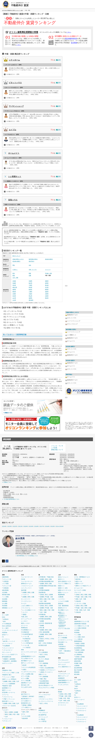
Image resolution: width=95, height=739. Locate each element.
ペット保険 (5, 597)
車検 (22, 649)
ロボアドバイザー (7, 663)
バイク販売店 (25, 641)
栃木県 (30, 283)
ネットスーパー (25, 599)
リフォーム (5, 694)
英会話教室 (42, 656)
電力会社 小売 (25, 685)
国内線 (24, 705)
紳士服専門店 (42, 715)
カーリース (24, 625)
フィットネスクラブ (44, 694)
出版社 (24, 669)
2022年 (15, 526)
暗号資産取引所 (6, 656)
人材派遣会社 (62, 626)
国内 (23, 712)
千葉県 (30, 285)
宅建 (41, 665)
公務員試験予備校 (44, 683)
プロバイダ (77, 592)
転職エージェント (63, 592)
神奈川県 (15, 287)
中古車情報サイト (26, 630)
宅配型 (24, 614)
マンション (6, 672)
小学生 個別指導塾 (44, 632)
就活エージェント (63, 577)
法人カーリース (62, 635)
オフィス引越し (25, 676)
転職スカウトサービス (64, 590)
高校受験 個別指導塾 (45, 603)
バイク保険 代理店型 (80, 628)
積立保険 (76, 674)
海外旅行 (31, 696)
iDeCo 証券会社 (6, 626)
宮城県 (30, 281)
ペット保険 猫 (78, 639)
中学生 (47, 638)
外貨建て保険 (78, 663)
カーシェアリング (26, 619)
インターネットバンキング (10, 630)
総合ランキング (16, 256)
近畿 (30, 275)
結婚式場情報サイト (64, 682)
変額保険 (76, 672)
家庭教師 (41, 641)
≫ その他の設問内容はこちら (10, 499)
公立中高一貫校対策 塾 (45, 623)
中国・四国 (16, 714)
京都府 (14, 293)
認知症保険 (77, 661)
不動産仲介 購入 (7, 674)
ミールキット (25, 594)
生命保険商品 (78, 648)
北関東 (11, 712)
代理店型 (6, 581)
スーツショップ (43, 717)
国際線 (30, 705)
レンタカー (24, 621)
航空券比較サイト (26, 698)
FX (3, 637)
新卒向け (62, 653)
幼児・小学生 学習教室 (45, 643)
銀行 (4, 621)
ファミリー (48, 269)
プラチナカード (81, 710)
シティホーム (14, 60)
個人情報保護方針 (38, 728)
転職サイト (61, 586)
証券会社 (6, 619)
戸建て (13, 672)
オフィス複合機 (25, 680)
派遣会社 (60, 603)
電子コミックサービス (27, 663)
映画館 (60, 691)
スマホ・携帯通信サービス (82, 577)
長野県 (14, 289)
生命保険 (4, 599)
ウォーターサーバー (27, 577)
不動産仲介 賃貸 (7, 685)
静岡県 (46, 289)
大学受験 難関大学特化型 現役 (47, 586)
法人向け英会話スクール (46, 685)
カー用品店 (42, 719)
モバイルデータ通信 (80, 590)
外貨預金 (4, 632)
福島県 (46, 281)
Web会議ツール (62, 642)
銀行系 (5, 641)
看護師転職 (61, 594)
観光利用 (25, 718)
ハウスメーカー (7, 719)
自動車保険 (5, 577)
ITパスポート (49, 672)
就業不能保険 (78, 659)
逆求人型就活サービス (64, 581)
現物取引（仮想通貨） (9, 659)
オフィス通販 (25, 678)
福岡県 (30, 298)
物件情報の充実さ (33, 259)
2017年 (42, 526)
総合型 (24, 665)
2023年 (9, 526)
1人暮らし (15, 269)
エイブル (12, 130)
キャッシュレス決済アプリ (10, 654)
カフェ (23, 654)
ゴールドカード (7, 650)
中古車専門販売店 (27, 634)
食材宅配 (23, 590)
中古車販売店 (25, 632)
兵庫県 (46, 293)
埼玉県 (14, 285)
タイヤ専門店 (42, 721)
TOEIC (42, 667)
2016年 (47, 526)
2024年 (4, 526)
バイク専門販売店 (27, 643)
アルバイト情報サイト (64, 583)
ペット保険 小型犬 (79, 637)
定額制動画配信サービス (28, 656)
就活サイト (61, 579)
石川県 (46, 287)
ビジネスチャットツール (65, 640)
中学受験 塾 (42, 614)
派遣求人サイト (62, 608)
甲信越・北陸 (48, 273)
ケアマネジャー (50, 670)
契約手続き (31, 261)
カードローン (6, 639)
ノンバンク (12, 641)
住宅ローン (5, 634)
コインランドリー (26, 588)
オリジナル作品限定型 (28, 667)
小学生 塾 (41, 627)
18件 (59, 60)
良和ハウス (13, 200)
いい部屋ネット (14, 176)
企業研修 (60, 644)
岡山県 (30, 296)
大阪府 (30, 293)
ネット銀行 (5, 628)
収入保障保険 (79, 652)
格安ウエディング (63, 676)
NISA (3, 617)
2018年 (36, 526)
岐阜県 (30, 289)
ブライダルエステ (63, 660)
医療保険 (4, 601)
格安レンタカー (25, 623)
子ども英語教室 (43, 652)
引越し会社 (24, 616)
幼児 (41, 654)
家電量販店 (42, 710)
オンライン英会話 (44, 659)
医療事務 (45, 663)
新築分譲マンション (8, 701)
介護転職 (60, 597)
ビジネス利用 (26, 716)
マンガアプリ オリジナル (28, 671)
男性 (14, 265)
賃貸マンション (6, 690)
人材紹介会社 (62, 622)
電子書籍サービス (26, 660)
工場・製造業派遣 (63, 605)
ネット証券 (5, 615)
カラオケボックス (63, 703)
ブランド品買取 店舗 (27, 674)
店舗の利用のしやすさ (18, 259)
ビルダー (6, 710)
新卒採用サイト (62, 616)
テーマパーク (62, 705)
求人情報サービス (63, 610)
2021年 (20, 526)
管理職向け (62, 648)
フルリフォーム (7, 696)
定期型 (83, 643)
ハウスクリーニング (27, 586)
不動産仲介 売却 (7, 670)
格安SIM (78, 579)
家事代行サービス (26, 583)
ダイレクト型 (7, 579)
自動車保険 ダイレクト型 (81, 621)
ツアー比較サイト (26, 707)
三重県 (30, 291)
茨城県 (14, 283)
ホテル (23, 714)
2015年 (52, 526)
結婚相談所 (61, 678)
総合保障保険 (78, 667)
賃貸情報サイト (6, 688)
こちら (68, 32)
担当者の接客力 (49, 259)
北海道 (14, 281)
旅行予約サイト (25, 694)
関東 (30, 273)
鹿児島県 (31, 300)
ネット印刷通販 (62, 637)
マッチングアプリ (63, 684)
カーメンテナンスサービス (29, 652)
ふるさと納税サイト (27, 605)
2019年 (31, 526)
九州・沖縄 (15, 277)
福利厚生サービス (26, 683)
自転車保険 (5, 590)
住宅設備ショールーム (8, 692)
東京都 (46, 285)
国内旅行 (25, 696)
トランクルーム (25, 608)
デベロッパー (7, 721)
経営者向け (62, 646)
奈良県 (14, 296)
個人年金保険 (78, 670)
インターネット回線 (80, 603)
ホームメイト (13, 153)
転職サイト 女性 (63, 588)
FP (41, 663)
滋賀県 (46, 291)
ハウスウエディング (64, 673)
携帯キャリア (79, 583)
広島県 (46, 296)
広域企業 (78, 601)
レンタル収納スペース (28, 610)
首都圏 (5, 681)
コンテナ (25, 612)
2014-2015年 (60, 526)
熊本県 (46, 298)
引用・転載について (57, 728)
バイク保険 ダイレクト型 (81, 626)
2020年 (26, 526)
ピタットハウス (15, 83)
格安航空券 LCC (26, 703)
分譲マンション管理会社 (9, 679)
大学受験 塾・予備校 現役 (46, 577)
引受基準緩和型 (80, 645)
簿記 (45, 665)
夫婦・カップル (33, 269)
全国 (68, 700)
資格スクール (42, 674)
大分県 (14, 300)
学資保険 (4, 605)
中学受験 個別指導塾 (45, 619)
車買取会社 (24, 627)
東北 (14, 273)
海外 (27, 712)
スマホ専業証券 (6, 623)
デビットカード (6, 652)
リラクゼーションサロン (46, 699)
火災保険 (4, 592)
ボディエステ (62, 664)
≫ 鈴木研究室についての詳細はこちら (26, 555)
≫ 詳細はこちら (7, 482)
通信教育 (41, 636)
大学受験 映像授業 (44, 590)
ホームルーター (78, 588)
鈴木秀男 (74, 43)
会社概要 (20, 728)
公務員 (42, 672)
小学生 (52, 638)
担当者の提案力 (16, 261)
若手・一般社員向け (65, 651)
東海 (14, 275)
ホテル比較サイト (26, 701)
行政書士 (42, 670)
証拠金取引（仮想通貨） (10, 661)
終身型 (77, 643)
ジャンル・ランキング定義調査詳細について (57, 447)
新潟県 (30, 287)
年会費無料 (6, 645)
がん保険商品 (78, 654)
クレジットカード (7, 643)
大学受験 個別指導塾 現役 (46, 581)
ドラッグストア (43, 712)
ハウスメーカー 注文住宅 (9, 705)
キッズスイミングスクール (46, 701)
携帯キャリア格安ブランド (83, 586)
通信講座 (41, 661)
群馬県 (46, 283)
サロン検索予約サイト (64, 666)
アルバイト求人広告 (64, 628)
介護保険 (76, 665)
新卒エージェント (63, 619)
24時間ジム (42, 696)
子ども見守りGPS (26, 687)
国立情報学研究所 (71, 38)
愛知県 (14, 291)
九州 (17, 681)
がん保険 (4, 603)
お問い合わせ (47, 728)
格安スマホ (79, 581)
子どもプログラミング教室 (46, 687)
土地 (17, 672)
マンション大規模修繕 (8, 683)
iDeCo (76, 688)
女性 (30, 265)
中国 (90, 597)
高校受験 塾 (42, 592)
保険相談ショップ (7, 608)
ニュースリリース (27, 728)
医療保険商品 (78, 641)
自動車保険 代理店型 (80, 623)
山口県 (14, 298)
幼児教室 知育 (43, 645)
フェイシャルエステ (64, 662)
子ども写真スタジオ (27, 658)
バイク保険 (5, 583)
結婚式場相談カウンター (65, 680)
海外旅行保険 (6, 594)
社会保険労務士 (49, 667)
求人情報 (66, 728)
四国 (77, 599)
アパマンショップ (16, 106)
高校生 (42, 638)
